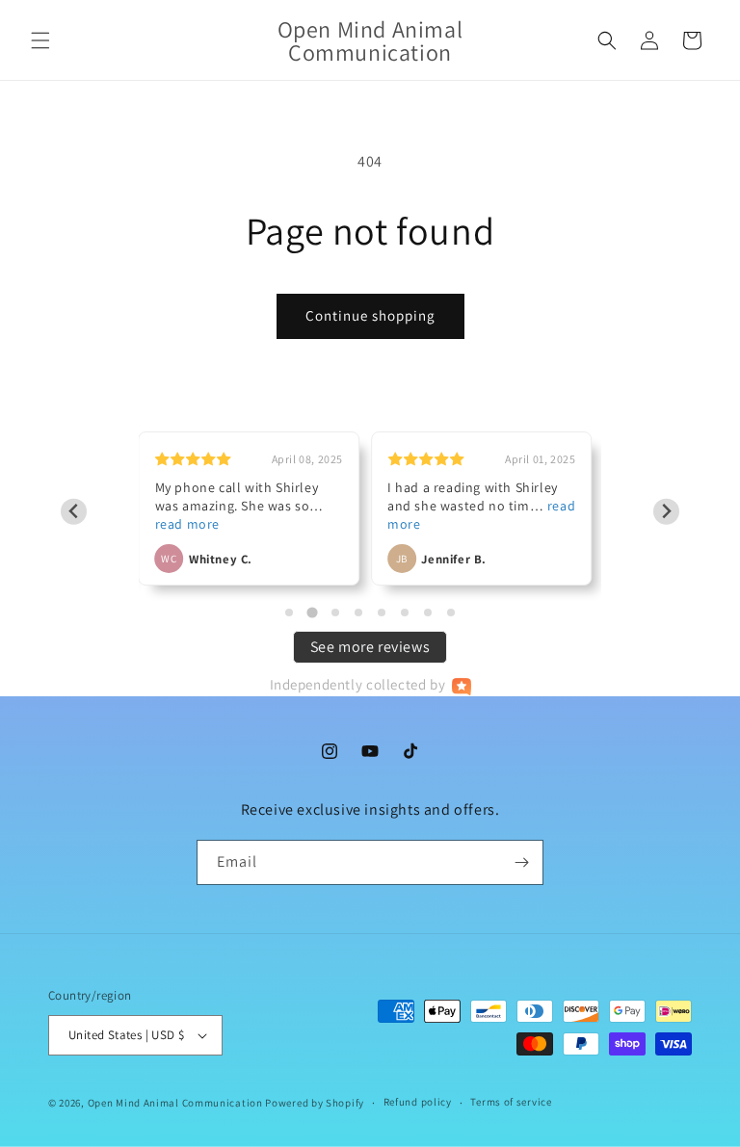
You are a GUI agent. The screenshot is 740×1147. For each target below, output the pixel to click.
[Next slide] (666, 512)
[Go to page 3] (335, 612)
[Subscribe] (521, 862)
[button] (40, 40)
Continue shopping (370, 315)
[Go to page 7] (428, 612)
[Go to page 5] (381, 612)
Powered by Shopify (314, 1102)
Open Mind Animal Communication (175, 1102)
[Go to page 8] (451, 612)
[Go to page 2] (311, 613)
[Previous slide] (74, 512)
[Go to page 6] (405, 612)
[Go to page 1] (289, 612)
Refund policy (417, 1101)
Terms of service (510, 1101)
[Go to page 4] (358, 612)
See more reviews (370, 647)
